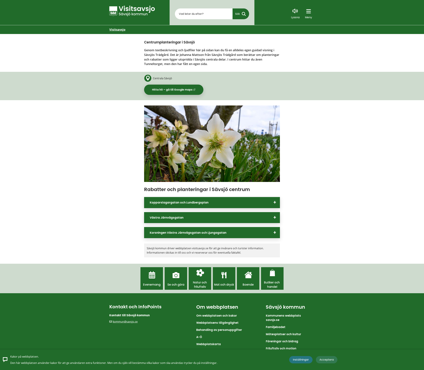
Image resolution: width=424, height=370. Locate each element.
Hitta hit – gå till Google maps (177, 91)
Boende (248, 285)
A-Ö (199, 337)
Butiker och (272, 282)
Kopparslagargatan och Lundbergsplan (179, 202)
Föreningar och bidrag (282, 341)
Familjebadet (275, 327)
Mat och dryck (224, 285)
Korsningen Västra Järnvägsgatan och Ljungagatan (188, 233)
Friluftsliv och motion (281, 348)
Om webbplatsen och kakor (216, 316)
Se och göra (175, 285)
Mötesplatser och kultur (283, 334)
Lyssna (295, 17)
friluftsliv (200, 287)
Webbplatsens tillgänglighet (217, 323)
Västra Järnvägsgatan (167, 218)
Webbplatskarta (208, 344)
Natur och (200, 282)
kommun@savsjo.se (125, 321)
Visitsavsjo (117, 30)
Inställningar (301, 360)
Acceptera (326, 360)
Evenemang (151, 285)
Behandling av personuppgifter (219, 330)
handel (272, 287)
